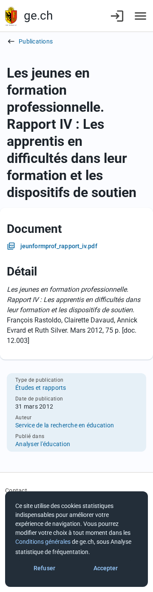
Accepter (106, 568)
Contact (16, 490)
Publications (36, 41)
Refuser (44, 568)
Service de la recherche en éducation (64, 425)
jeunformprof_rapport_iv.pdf (58, 246)
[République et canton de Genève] (11, 16)
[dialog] (76, 539)
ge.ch (38, 16)
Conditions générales (43, 541)
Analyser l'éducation (42, 444)
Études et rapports (40, 387)
